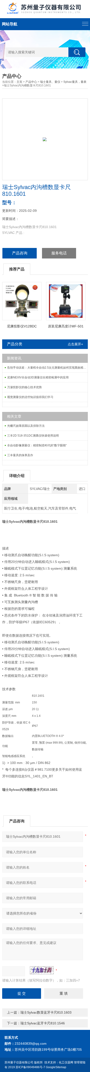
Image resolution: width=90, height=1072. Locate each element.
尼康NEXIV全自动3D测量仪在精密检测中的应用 (38, 377)
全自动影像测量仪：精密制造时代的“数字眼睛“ (37, 445)
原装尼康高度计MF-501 (66, 326)
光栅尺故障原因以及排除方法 (26, 425)
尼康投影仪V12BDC (22, 326)
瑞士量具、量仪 (50, 82)
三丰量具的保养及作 (20, 455)
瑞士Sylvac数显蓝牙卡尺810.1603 (46, 1012)
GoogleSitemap (56, 1067)
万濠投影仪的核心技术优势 (24, 387)
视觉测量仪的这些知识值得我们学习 (30, 397)
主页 (19, 82)
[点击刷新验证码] (42, 970)
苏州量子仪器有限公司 (19, 1062)
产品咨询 (19, 253)
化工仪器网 (66, 1062)
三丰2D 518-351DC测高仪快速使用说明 (33, 435)
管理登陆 (79, 1062)
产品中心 (31, 82)
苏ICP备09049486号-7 (30, 1067)
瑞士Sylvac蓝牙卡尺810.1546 (42, 1023)
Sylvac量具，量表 (74, 82)
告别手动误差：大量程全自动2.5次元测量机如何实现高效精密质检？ (47, 367)
